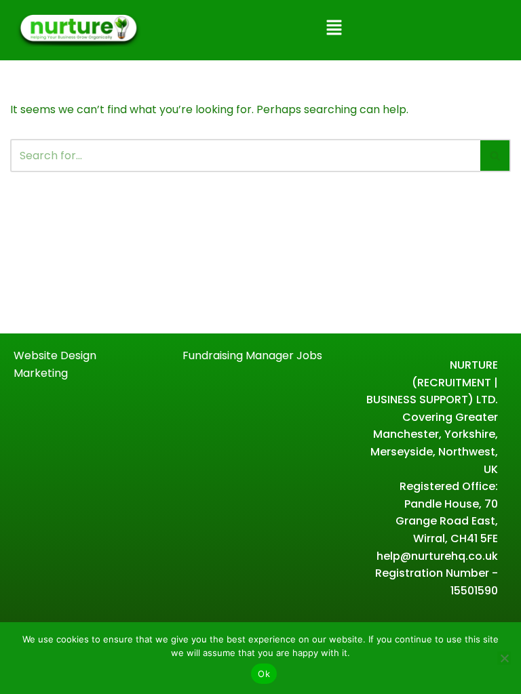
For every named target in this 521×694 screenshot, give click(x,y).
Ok (264, 673)
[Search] (495, 155)
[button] (333, 28)
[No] (504, 658)
